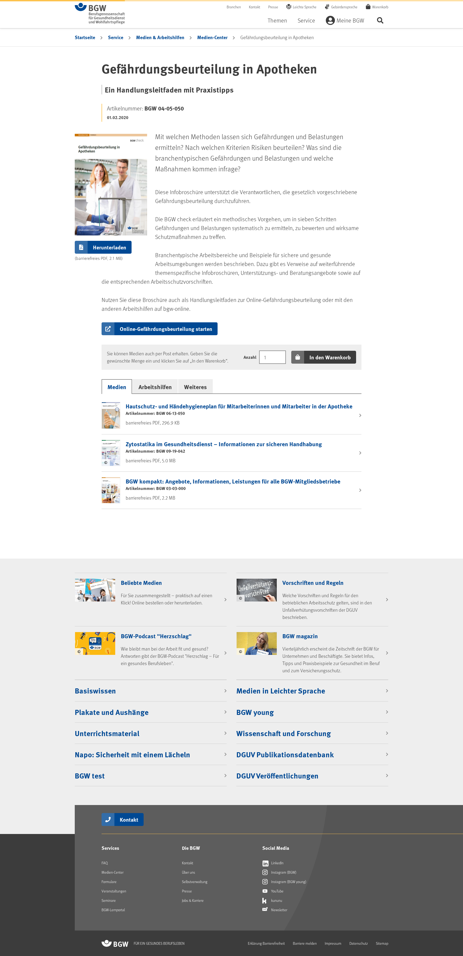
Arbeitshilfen (155, 386)
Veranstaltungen (114, 891)
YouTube (276, 891)
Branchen (234, 6)
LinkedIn (276, 862)
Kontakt (254, 6)
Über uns (188, 872)
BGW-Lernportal (113, 909)
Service (306, 20)
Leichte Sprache (304, 6)
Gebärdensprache (344, 6)
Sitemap (382, 943)
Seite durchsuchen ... (380, 20)
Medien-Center (212, 37)
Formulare (109, 881)
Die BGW (191, 847)
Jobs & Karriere (193, 900)
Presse (273, 6)
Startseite (85, 37)
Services (110, 847)
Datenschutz (358, 943)
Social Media (275, 847)
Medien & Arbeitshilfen (160, 37)
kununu (276, 900)
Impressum (333, 943)
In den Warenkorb (330, 357)
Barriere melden (305, 943)
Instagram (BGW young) (288, 881)
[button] (160, 328)
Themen (277, 20)
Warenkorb (380, 6)
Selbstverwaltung (194, 881)
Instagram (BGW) (283, 872)
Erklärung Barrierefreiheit (266, 943)
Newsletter (278, 909)
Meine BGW (350, 20)
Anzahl (250, 357)
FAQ (105, 862)
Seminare (109, 900)
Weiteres (195, 386)
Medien (116, 386)
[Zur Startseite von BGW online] (100, 13)
